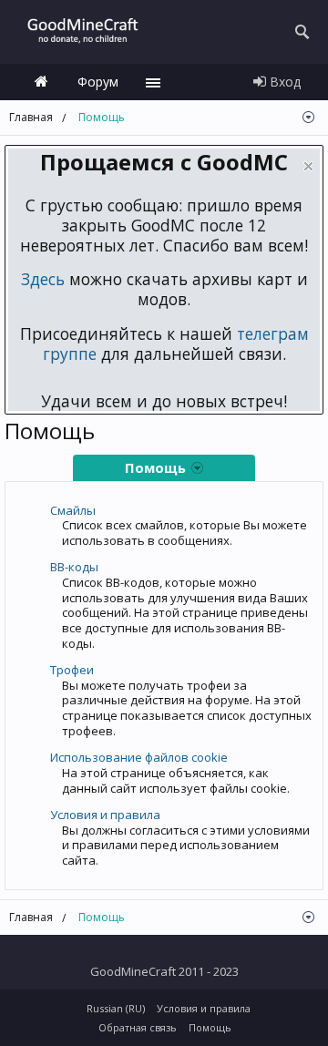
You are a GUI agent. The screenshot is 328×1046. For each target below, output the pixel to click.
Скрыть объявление (308, 166)
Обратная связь (137, 1027)
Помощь (210, 1027)
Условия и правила (105, 814)
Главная (41, 82)
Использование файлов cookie (139, 757)
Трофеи (72, 669)
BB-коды (74, 567)
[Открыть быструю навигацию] (308, 117)
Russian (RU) (116, 1008)
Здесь (43, 279)
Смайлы (73, 510)
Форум (97, 81)
